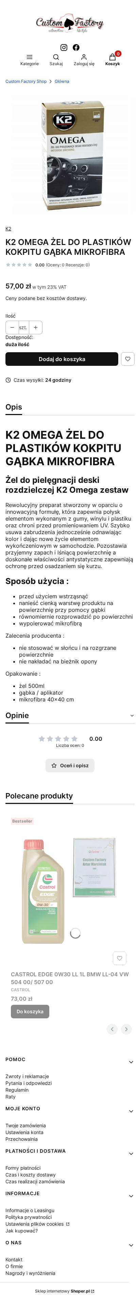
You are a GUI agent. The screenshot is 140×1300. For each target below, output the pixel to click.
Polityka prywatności (28, 1217)
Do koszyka (30, 1011)
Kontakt (13, 1259)
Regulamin (17, 1090)
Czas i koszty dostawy (30, 1174)
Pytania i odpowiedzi (28, 1083)
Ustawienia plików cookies (35, 1224)
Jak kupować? (21, 1230)
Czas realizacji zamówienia (35, 1181)
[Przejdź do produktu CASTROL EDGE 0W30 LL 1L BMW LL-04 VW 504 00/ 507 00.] (70, 891)
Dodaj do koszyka (62, 359)
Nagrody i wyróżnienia (30, 1273)
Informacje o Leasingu (29, 1210)
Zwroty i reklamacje (27, 1076)
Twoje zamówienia (25, 1125)
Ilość (10, 316)
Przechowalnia (21, 1139)
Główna (62, 81)
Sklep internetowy (62, 1291)
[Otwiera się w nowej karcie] (63, 47)
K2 (8, 228)
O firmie (14, 1266)
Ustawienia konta (24, 1132)
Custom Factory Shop (26, 81)
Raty (10, 1096)
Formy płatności (22, 1168)
